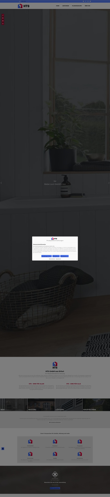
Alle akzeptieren (64, 256)
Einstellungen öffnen (46, 256)
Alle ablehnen (56, 256)
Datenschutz (52, 259)
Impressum (58, 259)
